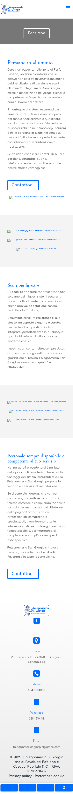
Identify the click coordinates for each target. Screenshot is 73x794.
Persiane (36, 33)
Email (36, 741)
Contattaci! (23, 185)
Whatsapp (36, 713)
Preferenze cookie (49, 776)
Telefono (36, 684)
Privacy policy (20, 776)
